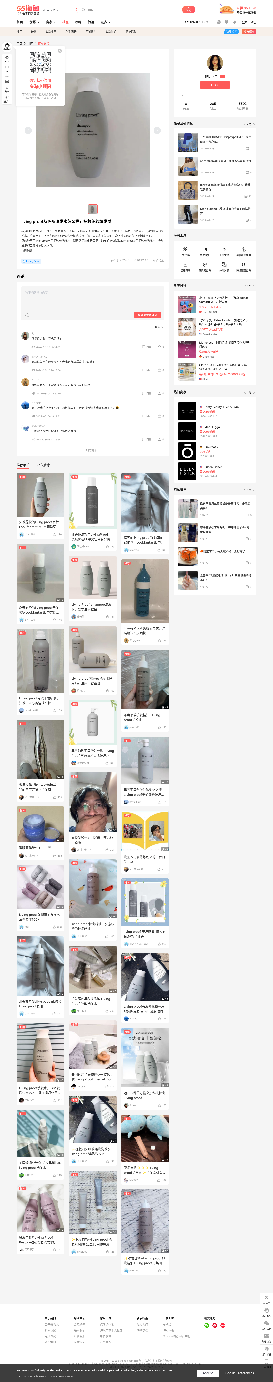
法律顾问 (79, 1342)
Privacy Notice (66, 1376)
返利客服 (79, 1336)
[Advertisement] (215, 628)
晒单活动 (130, 31)
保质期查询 (205, 270)
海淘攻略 (51, 31)
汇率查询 (224, 255)
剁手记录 (71, 31)
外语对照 (224, 270)
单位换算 (205, 255)
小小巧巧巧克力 (39, 356)
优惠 (32, 22)
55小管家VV (38, 426)
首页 (19, 43)
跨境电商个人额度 (111, 1330)
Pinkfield (36, 402)
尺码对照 (185, 255)
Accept (208, 1373)
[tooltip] (40, 76)
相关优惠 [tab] (43, 465)
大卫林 (35, 333)
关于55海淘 (52, 1324)
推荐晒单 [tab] (23, 465)
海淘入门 (142, 1324)
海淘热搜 (142, 1330)
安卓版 (167, 1324)
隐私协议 (50, 1330)
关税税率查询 (243, 255)
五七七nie (36, 380)
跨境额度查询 (243, 270)
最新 (34, 31)
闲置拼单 (91, 31)
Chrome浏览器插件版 (176, 1336)
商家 (49, 22)
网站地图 (50, 1342)
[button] (51, 10)
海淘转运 (111, 31)
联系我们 (79, 1330)
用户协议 (50, 1336)
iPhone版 (168, 1330)
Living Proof (33, 261)
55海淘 (28, 10)
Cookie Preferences (239, 1373)
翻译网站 (185, 270)
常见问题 (79, 1324)
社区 (19, 31)
